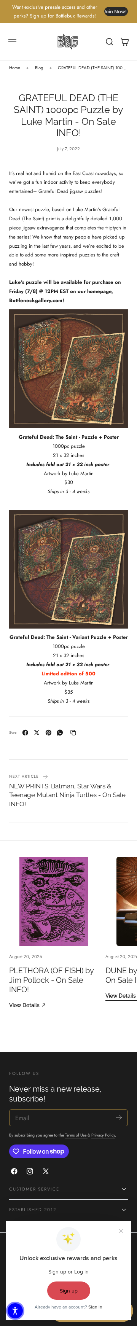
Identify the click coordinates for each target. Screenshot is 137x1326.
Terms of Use (76, 1135)
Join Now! (115, 11)
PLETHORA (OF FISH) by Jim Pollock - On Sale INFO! (51, 980)
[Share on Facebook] (25, 732)
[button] (12, 42)
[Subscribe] (119, 1117)
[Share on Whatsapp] (60, 732)
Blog (39, 68)
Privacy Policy (103, 1135)
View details (24, 1005)
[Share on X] (36, 732)
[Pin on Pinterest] (48, 732)
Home (14, 68)
